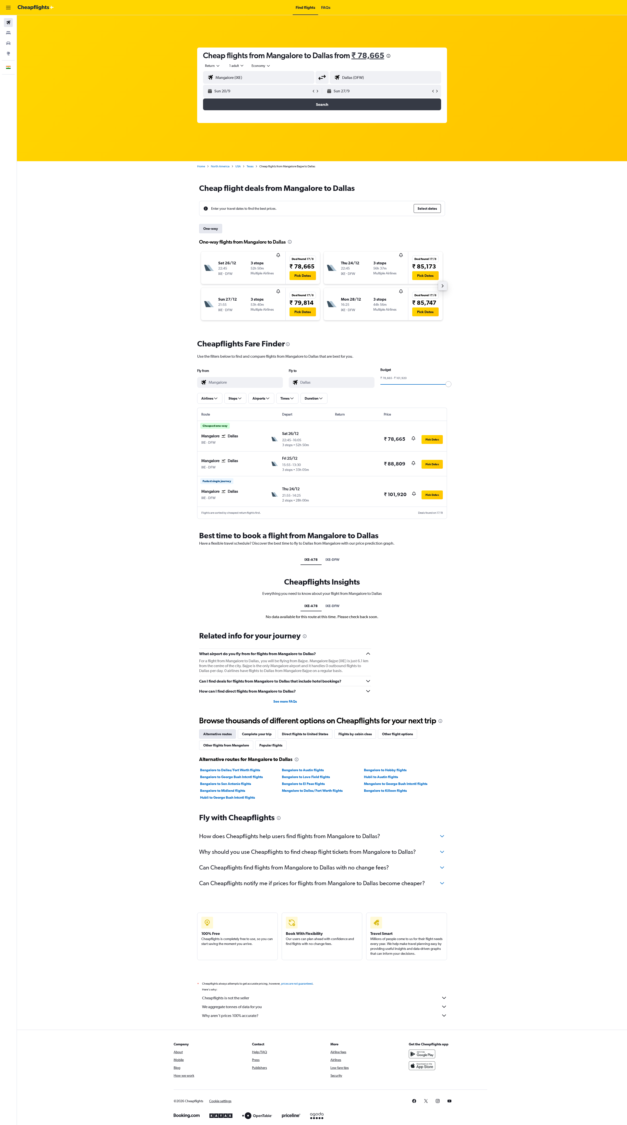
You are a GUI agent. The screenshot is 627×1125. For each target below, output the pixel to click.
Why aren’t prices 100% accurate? (230, 1015)
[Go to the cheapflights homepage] (36, 7)
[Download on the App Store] (422, 1065)
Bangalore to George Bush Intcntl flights (231, 777)
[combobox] (212, 65)
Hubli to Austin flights (381, 777)
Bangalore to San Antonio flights (225, 784)
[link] (414, 1101)
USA (238, 166)
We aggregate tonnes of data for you (232, 1006)
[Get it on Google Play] (422, 1054)
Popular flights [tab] (270, 745)
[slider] (448, 384)
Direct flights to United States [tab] (305, 734)
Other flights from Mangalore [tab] (226, 745)
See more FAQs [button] (285, 701)
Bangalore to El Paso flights (303, 784)
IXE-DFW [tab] (332, 560)
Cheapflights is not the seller (225, 998)
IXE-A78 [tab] (311, 560)
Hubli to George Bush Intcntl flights (227, 797)
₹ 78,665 (367, 55)
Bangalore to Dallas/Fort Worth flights (230, 770)
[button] (8, 7)
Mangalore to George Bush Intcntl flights (395, 784)
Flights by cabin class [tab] (355, 734)
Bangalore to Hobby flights (385, 770)
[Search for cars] (8, 43)
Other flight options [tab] (397, 734)
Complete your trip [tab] (257, 734)
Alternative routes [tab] (217, 734)
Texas (250, 166)
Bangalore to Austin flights (303, 770)
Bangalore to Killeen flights (385, 791)
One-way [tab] (210, 229)
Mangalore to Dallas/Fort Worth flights (312, 791)
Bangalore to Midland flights (222, 791)
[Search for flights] (8, 22)
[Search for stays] (8, 33)
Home (201, 166)
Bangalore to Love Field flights (306, 777)
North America (220, 166)
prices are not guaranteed (297, 983)
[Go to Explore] (8, 53)
